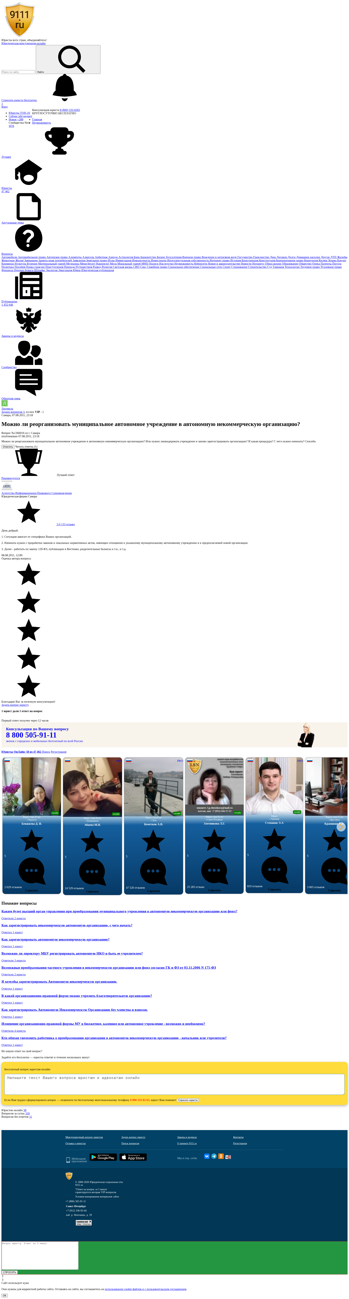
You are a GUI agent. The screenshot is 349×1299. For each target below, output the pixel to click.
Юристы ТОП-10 (19, 112)
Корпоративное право (290, 260)
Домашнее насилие (308, 257)
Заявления (79, 260)
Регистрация (58, 751)
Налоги (154, 263)
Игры (111, 260)
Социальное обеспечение (184, 266)
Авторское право (57, 257)
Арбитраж (101, 257)
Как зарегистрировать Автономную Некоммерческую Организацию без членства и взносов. (74, 1010)
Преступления (54, 266)
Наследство (166, 263)
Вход (4, 106)
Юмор (77, 270)
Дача (273, 257)
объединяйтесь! (37, 40)
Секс (143, 266)
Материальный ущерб (52, 263)
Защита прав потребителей (56, 260)
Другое (325, 257)
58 (24, 1110)
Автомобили (9, 257)
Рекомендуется (10, 478)
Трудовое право (310, 266)
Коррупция (311, 260)
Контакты (238, 1137)
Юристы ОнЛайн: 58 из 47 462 (21, 751)
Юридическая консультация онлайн (23, 43)
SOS (11, 126)
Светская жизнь (123, 266)
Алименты (75, 257)
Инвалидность (141, 260)
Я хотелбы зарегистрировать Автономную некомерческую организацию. (59, 981)
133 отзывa (65, 524)
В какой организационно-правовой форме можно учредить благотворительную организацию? (76, 996)
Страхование (239, 266)
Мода (113, 263)
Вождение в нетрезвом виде (219, 257)
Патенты (326, 263)
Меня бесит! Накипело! (95, 263)
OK (4, 1295)
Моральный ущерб (129, 263)
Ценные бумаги (24, 270)
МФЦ (145, 263)
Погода (336, 263)
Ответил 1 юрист (12, 932)
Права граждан (35, 266)
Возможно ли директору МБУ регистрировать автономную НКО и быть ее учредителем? (72, 953)
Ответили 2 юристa (13, 918)
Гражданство (261, 257)
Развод (97, 266)
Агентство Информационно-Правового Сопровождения (36, 493)
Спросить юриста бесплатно (19, 100)
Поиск (46, 751)
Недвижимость (184, 263)
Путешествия (84, 266)
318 (27, 1113)
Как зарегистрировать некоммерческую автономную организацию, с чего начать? (67, 925)
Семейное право (157, 266)
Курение (32, 263)
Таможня (279, 266)
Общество (305, 263)
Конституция (267, 260)
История (236, 260)
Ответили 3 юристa (13, 960)
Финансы (7, 270)
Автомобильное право (32, 257)
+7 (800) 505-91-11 (75, 1201)
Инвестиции (159, 260)
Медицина (73, 263)
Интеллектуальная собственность (188, 260)
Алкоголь (88, 257)
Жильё (19, 260)
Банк (137, 257)
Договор (282, 257)
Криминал (8, 263)
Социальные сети (211, 266)
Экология (52, 270)
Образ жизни (273, 263)
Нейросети (201, 263)
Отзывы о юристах (75, 1143)
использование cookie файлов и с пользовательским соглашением (145, 1289)
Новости (246, 263)
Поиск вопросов (130, 1143)
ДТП (333, 257)
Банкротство (149, 257)
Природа (70, 266)
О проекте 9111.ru (187, 1143)
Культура (21, 263)
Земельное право (97, 260)
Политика (8, 266)
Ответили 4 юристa (13, 1030)
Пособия (20, 266)
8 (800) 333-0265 (70, 110)
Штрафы (40, 270)
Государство (245, 257)
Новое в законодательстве (224, 263)
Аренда (113, 257)
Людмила (7, 408)
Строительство (257, 266)
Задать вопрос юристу (15, 704)
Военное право (192, 257)
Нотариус (258, 263)
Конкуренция (250, 260)
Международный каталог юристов (84, 1137)
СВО (136, 266)
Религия (107, 266)
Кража (332, 260)
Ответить (8, 446)
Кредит (341, 260)
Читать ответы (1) (26, 446)
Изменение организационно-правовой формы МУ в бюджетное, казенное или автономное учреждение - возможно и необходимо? (103, 1024)
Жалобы (342, 257)
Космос (323, 260)
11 (30, 1116)
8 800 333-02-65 (139, 1100)
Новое (16, 119)
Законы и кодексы (187, 1137)
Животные (8, 260)
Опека (316, 263)
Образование (290, 263)
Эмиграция (65, 270)
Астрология (126, 257)
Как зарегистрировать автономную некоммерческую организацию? (55, 939)
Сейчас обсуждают (20, 116)
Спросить (31, 890)
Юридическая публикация (97, 270)
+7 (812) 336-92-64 (76, 1210)
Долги (292, 257)
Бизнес (161, 257)
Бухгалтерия (174, 257)
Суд (270, 266)
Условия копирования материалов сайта (97, 1196)
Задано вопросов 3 (13, 411)
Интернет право (220, 260)
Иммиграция (123, 260)
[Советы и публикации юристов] (19, 36)
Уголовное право (331, 266)
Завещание (31, 260)
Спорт (227, 266)
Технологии (292, 266)
